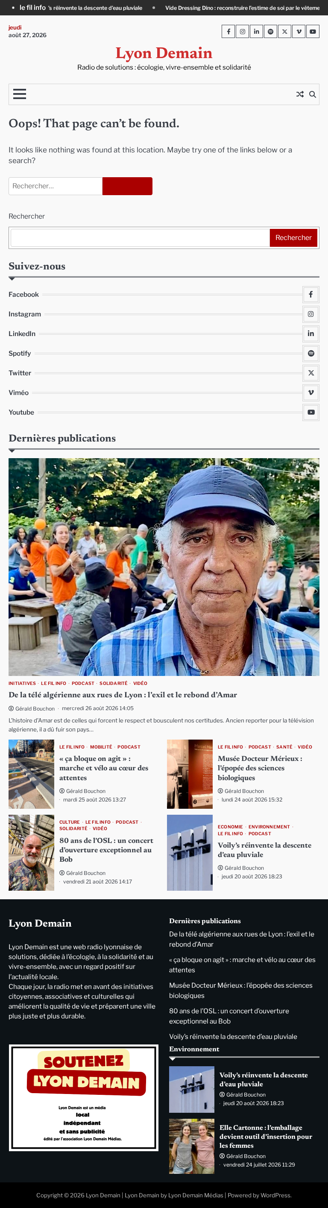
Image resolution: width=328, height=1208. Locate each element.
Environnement (269, 827)
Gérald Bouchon (35, 708)
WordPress (275, 1195)
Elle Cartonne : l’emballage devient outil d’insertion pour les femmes (266, 1137)
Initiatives (22, 683)
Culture (69, 822)
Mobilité (101, 747)
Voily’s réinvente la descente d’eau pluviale (233, 1037)
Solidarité (114, 683)
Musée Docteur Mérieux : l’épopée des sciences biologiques (260, 768)
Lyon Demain (164, 54)
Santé (284, 747)
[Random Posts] (299, 94)
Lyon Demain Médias (195, 1195)
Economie (230, 827)
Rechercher (27, 216)
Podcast (83, 683)
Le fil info (53, 683)
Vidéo (140, 683)
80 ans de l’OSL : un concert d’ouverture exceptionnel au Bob (106, 850)
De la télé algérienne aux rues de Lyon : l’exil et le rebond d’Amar (123, 695)
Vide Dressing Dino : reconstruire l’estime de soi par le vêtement (182, 8)
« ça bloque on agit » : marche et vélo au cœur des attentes (103, 768)
